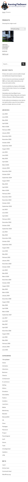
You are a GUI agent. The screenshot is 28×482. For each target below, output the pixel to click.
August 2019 (5, 286)
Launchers (5, 404)
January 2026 (6, 133)
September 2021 (7, 244)
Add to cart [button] (5, 54)
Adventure (5, 369)
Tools (3, 445)
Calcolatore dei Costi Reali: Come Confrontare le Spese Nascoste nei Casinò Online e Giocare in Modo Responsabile (14, 95)
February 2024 (6, 193)
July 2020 (5, 270)
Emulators (5, 391)
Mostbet (4, 413)
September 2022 (7, 228)
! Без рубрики (5, 359)
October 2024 (6, 174)
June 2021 (5, 251)
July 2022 (5, 232)
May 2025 (5, 158)
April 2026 (5, 123)
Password (5, 429)
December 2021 (6, 238)
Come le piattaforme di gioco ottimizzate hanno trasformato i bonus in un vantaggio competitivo (13, 88)
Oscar (4, 423)
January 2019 (6, 295)
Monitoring (5, 410)
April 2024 (5, 187)
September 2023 (7, 206)
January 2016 (6, 346)
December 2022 (6, 222)
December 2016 (6, 330)
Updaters (4, 452)
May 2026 (5, 120)
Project (4, 433)
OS (3, 420)
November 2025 (6, 139)
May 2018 (5, 305)
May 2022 (5, 235)
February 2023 (6, 219)
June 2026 (5, 117)
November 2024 (6, 171)
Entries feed (5, 468)
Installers (4, 401)
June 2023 (5, 212)
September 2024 (7, 177)
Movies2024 (5, 417)
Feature (4, 398)
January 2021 (5, 260)
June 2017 (5, 321)
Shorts (4, 442)
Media (4, 407)
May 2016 (5, 340)
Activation (5, 366)
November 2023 (6, 200)
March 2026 (5, 126)
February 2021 (6, 257)
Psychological (6, 436)
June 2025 (5, 155)
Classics (4, 375)
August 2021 (5, 248)
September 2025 (7, 145)
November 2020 (6, 263)
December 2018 (6, 299)
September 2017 (7, 315)
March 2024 (5, 190)
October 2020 (6, 267)
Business (4, 372)
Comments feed (6, 471)
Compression (6, 378)
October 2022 (6, 225)
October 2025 (6, 142)
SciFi (3, 439)
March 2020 (5, 276)
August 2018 (5, 302)
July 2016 (4, 337)
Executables (5, 394)
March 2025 (5, 165)
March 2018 (5, 311)
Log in (4, 465)
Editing (4, 385)
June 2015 (5, 350)
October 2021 (6, 241)
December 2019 (6, 279)
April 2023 (5, 216)
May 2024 (5, 184)
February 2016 (6, 343)
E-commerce (5, 382)
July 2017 (4, 318)
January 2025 (6, 168)
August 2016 (5, 334)
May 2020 (5, 273)
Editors (4, 388)
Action (4, 362)
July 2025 (5, 152)
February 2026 (6, 130)
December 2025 (6, 136)
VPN (3, 455)
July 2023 (5, 209)
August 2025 (6, 149)
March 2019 (5, 292)
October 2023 (6, 203)
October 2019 (6, 283)
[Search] (23, 64)
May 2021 (5, 254)
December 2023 (6, 197)
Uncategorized (6, 449)
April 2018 (5, 308)
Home (3, 12)
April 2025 (5, 161)
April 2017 (5, 327)
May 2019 (5, 289)
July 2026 (5, 114)
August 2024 (6, 181)
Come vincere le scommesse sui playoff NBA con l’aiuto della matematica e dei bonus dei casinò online (13, 81)
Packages (5, 426)
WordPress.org (6, 474)
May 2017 (5, 324)
